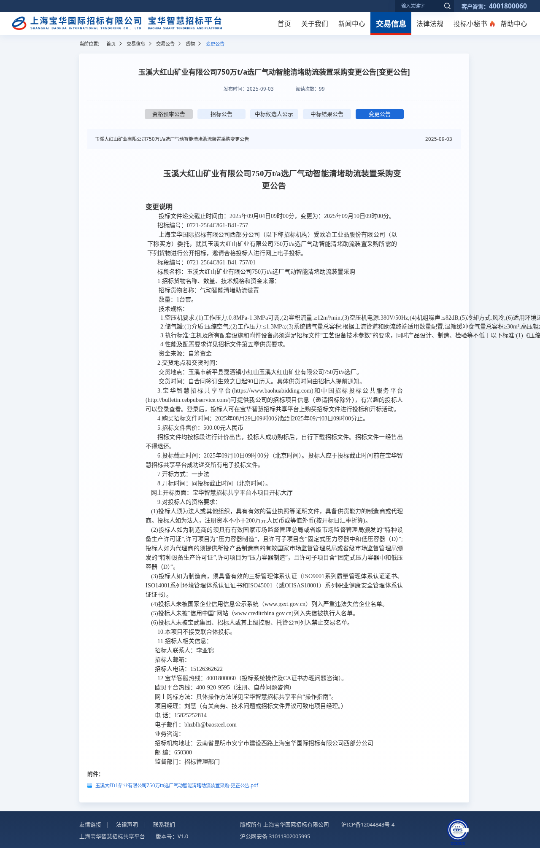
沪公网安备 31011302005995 (275, 836)
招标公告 (221, 114)
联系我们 (164, 824)
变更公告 (380, 114)
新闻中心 (351, 23)
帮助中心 (513, 23)
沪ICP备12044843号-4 (367, 824)
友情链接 (90, 824)
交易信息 (391, 23)
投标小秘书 (470, 23)
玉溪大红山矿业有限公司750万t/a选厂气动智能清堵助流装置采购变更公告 (172, 139)
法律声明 (127, 824)
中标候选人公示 (274, 114)
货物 (190, 43)
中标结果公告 (326, 114)
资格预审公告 (168, 114)
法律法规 (429, 23)
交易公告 (165, 43)
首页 (284, 23)
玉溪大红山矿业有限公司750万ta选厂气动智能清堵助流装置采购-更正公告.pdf (176, 785)
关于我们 (314, 23)
